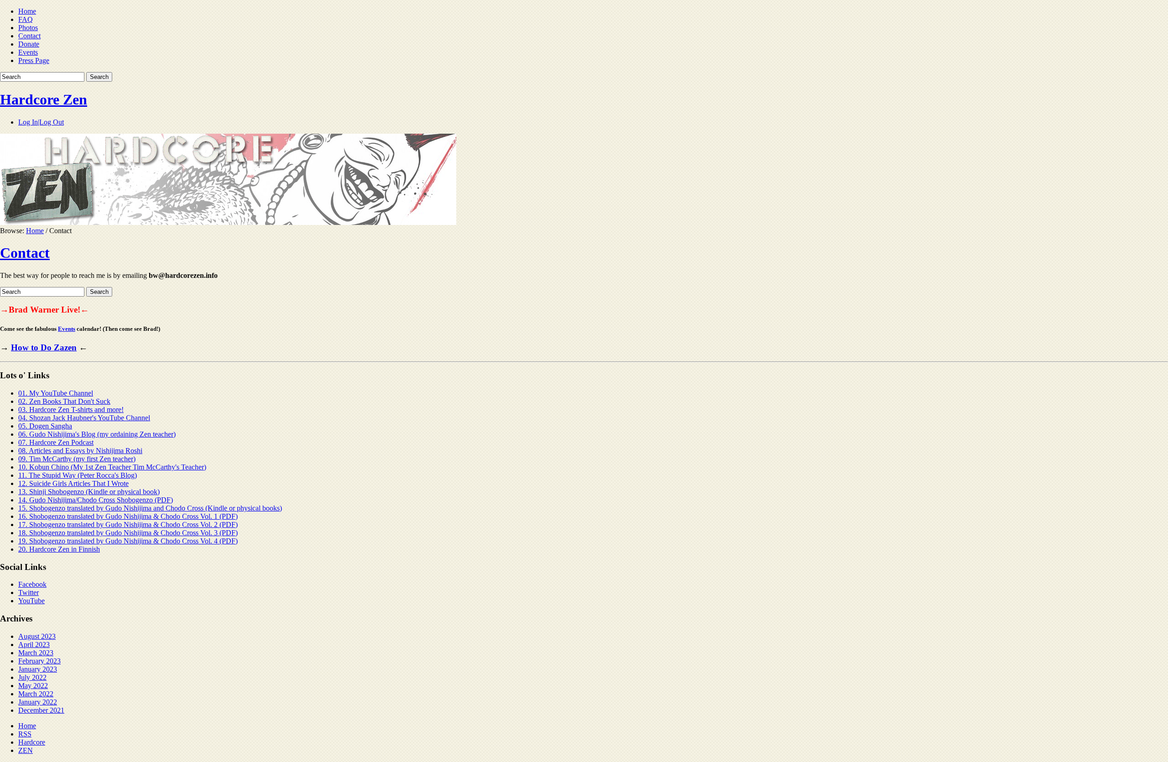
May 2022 (33, 685)
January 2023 (37, 669)
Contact (29, 36)
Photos (28, 27)
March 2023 (35, 653)
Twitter (28, 592)
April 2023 (34, 644)
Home (27, 11)
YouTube (31, 601)
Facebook (32, 584)
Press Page (33, 60)
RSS (24, 734)
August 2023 (37, 636)
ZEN (25, 750)
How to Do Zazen (44, 347)
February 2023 (39, 661)
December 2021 (41, 710)
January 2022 (37, 702)
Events (28, 52)
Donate (28, 44)
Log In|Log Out (41, 122)
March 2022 (35, 694)
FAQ (25, 19)
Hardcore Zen (43, 99)
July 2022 (32, 677)
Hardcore (31, 742)
